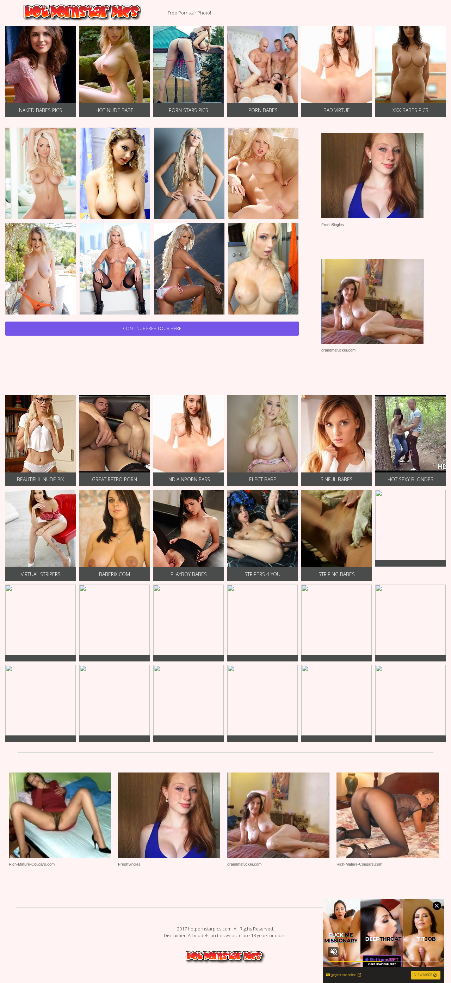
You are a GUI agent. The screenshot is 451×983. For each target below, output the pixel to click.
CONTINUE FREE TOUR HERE (152, 328)
